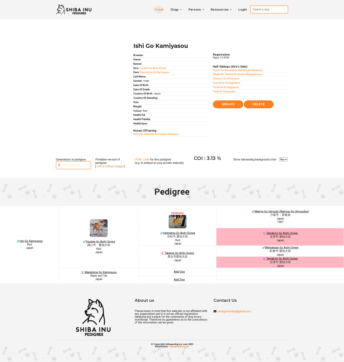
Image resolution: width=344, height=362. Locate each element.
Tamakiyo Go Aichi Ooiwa (282, 233)
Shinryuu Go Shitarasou (226, 78)
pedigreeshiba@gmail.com (234, 311)
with (99, 166)
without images (114, 166)
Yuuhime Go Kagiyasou (226, 87)
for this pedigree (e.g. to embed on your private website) (159, 161)
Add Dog (179, 271)
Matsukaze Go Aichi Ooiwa (281, 247)
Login (242, 9)
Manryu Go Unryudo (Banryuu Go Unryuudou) (281, 211)
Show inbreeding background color (254, 159)
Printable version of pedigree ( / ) (110, 163)
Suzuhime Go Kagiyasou (226, 82)
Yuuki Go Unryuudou (224, 91)
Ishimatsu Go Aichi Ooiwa (179, 233)
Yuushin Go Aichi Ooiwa (152, 68)
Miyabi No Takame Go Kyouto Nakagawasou (237, 74)
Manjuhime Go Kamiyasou (154, 72)
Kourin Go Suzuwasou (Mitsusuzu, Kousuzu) (238, 70)
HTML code (142, 159)
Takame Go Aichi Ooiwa (179, 253)
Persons (195, 9)
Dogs (175, 9)
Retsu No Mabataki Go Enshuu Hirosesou (156, 134)
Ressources (220, 9)
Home (159, 9)
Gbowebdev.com (179, 346)
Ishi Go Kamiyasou (31, 241)
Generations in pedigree (71, 159)
